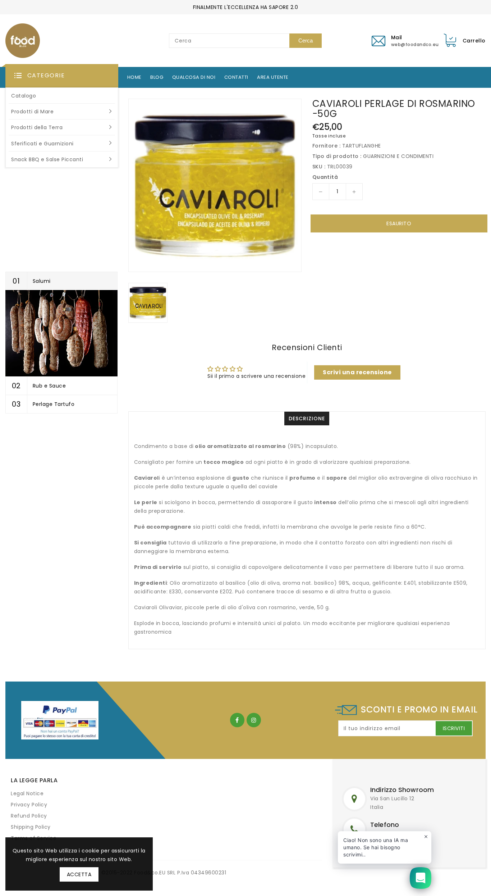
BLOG (156, 77)
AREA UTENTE (273, 77)
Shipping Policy (31, 827)
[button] (61, 76)
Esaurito (398, 223)
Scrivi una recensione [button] (357, 372)
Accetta (79, 874)
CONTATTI (236, 77)
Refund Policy (29, 815)
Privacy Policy (29, 804)
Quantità (325, 177)
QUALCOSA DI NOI (194, 77)
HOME (134, 77)
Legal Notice (27, 793)
